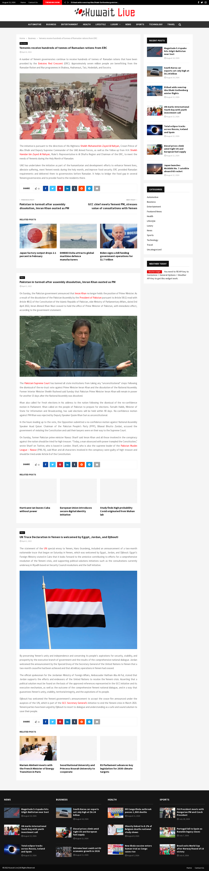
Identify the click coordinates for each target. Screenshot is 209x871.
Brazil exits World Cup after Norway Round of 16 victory (190, 848)
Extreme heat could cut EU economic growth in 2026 (87, 850)
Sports (140, 24)
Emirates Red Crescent (50, 63)
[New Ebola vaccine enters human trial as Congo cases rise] (115, 849)
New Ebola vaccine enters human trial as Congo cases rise (138, 848)
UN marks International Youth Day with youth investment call (176, 109)
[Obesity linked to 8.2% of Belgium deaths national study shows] (115, 830)
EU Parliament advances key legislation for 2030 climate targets (116, 768)
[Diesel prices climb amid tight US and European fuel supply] (154, 149)
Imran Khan (80, 293)
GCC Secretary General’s (74, 702)
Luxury (114, 24)
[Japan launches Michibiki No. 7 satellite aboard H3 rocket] (154, 169)
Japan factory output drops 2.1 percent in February (38, 254)
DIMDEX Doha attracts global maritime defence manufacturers (77, 256)
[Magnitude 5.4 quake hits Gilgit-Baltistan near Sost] (154, 52)
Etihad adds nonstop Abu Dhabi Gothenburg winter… (95, 2)
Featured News (154, 211)
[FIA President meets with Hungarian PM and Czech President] (167, 813)
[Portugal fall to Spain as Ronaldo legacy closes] (167, 832)
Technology (155, 24)
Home (23, 2)
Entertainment (69, 24)
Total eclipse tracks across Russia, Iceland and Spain (176, 129)
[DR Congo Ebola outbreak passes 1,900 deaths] (115, 813)
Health (87, 24)
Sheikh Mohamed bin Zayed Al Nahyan (99, 145)
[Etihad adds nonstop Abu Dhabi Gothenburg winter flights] (154, 91)
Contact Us (33, 2)
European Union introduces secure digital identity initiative (76, 511)
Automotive (34, 24)
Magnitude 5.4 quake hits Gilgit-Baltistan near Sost (175, 51)
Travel (171, 24)
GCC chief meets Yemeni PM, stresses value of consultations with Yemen (112, 206)
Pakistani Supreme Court (37, 383)
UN (45, 548)
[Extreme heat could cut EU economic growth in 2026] (64, 852)
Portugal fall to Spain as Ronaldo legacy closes (189, 830)
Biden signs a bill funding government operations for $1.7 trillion (116, 256)
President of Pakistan (91, 297)
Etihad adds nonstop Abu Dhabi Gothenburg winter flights (176, 90)
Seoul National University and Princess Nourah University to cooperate (77, 768)
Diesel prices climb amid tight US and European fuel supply (175, 148)
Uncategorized (154, 249)
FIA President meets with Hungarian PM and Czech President (190, 812)
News (128, 24)
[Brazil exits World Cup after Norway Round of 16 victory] (167, 849)
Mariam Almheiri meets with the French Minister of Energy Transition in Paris (37, 768)
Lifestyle (101, 24)
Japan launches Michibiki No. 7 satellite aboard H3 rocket (176, 168)
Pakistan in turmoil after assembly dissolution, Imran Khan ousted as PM (44, 206)
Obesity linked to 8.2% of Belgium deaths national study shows (138, 829)
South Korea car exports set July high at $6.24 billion (176, 70)
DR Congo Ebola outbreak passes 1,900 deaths (138, 811)
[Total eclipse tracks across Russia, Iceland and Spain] (154, 130)
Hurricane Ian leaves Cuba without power (35, 509)
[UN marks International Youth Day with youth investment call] (154, 110)
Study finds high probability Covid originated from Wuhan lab (117, 511)
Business (51, 24)
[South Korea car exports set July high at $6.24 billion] (154, 71)
